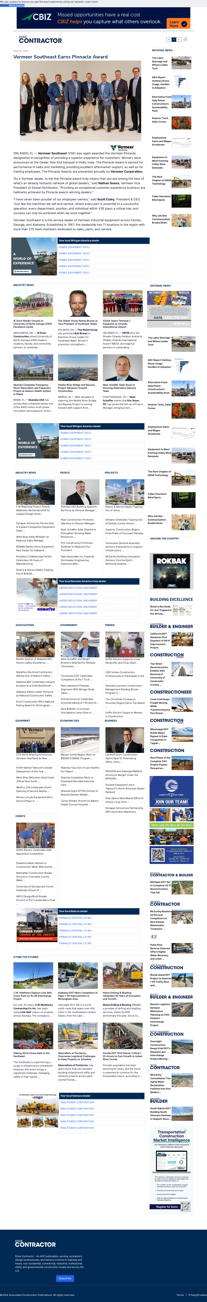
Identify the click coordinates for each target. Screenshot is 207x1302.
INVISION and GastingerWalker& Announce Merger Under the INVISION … (123, 775)
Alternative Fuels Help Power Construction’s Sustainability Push (162, 103)
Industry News (23, 285)
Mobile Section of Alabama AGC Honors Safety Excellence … (34, 660)
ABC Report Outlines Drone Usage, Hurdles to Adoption (159, 363)
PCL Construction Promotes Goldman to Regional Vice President (77, 546)
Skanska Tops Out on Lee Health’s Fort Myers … (80, 769)
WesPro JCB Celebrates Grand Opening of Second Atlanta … (33, 789)
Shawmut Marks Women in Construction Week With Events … (35, 865)
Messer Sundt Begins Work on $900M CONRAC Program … (78, 756)
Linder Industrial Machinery (78, 587)
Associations (25, 625)
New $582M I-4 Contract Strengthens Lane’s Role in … (77, 710)
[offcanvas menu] (185, 39)
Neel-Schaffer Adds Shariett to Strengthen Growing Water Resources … (78, 533)
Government (68, 625)
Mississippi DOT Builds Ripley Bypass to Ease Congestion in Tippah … (159, 736)
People (65, 472)
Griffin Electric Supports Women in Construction (123, 714)
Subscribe (65, 1278)
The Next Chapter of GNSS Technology (161, 180)
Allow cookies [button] (17, 5)
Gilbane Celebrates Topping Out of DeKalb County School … (123, 521)
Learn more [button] (91, 1)
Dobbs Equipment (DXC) (74, 247)
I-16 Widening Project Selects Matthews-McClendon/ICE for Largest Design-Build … (33, 510)
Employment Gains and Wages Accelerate (161, 141)
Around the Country (164, 538)
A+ (179, 40)
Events (20, 816)
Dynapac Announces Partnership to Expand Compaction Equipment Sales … (35, 527)
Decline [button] (4, 5)
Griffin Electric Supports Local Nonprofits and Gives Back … (122, 661)
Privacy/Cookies (198, 1295)
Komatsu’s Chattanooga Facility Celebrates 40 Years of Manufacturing (34, 560)
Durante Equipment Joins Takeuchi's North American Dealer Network (125, 788)
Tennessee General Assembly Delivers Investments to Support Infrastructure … (124, 547)
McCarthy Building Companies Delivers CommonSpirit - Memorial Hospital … (122, 560)
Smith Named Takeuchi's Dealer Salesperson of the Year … (34, 769)
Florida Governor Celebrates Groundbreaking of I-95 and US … (80, 701)
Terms (180, 1295)
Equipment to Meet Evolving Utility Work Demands (159, 453)
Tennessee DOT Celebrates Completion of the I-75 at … (77, 677)
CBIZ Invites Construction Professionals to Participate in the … (124, 676)
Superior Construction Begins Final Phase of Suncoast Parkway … (124, 533)
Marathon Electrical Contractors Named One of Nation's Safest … (34, 674)
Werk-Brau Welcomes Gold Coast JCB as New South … (35, 779)
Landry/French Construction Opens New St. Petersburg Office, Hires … (121, 758)
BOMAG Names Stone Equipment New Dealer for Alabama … (35, 548)
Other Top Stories (25, 957)
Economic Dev (69, 720)
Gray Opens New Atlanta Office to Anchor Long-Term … (124, 800)
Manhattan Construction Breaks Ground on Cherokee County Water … (34, 876)
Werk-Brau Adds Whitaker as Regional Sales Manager (32, 538)
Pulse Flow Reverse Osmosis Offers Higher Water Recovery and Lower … (160, 951)
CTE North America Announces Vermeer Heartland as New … (34, 756)
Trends (110, 625)
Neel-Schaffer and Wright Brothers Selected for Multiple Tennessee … (78, 662)
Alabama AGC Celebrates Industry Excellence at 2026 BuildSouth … (35, 683)
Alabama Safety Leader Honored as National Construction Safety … (35, 693)
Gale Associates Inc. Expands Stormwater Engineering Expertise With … (77, 560)
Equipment (23, 720)
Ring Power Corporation (77, 1102)
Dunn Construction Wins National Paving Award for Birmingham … (35, 703)
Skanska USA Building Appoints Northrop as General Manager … (79, 508)
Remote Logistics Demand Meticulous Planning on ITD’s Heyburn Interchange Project (160, 1015)
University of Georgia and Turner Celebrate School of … (35, 888)
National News (162, 50)
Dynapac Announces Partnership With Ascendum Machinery (124, 809)
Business (111, 720)
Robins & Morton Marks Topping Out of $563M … (34, 571)
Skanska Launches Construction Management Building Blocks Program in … (123, 689)
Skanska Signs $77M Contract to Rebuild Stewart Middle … (79, 792)
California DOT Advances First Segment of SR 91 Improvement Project (160, 640)
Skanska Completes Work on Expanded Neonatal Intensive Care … (77, 781)
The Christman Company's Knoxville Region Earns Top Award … (125, 703)
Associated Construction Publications (30, 1295)
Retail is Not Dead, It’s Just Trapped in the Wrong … (161, 610)
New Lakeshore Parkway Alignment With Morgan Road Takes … (77, 689)
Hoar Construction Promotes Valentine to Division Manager (78, 521)
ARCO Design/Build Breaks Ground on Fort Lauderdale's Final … (35, 900)
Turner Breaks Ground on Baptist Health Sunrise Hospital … (79, 802)
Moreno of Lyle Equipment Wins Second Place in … (34, 799)
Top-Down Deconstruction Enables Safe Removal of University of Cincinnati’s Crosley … (159, 674)
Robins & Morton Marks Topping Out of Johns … (123, 508)
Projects (111, 472)
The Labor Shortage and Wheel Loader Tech (159, 341)
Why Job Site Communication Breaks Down (161, 219)
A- (169, 40)
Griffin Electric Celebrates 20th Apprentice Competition (34, 851)
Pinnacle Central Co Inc (75, 917)
